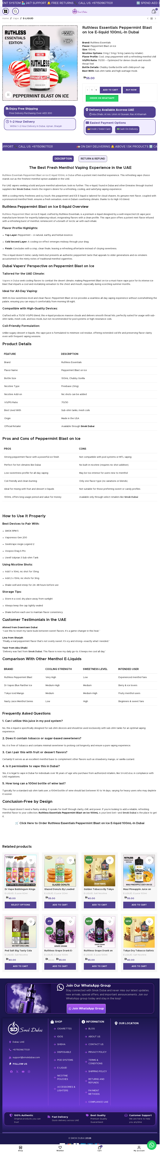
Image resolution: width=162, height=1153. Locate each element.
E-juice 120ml (61, 893)
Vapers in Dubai (10, 281)
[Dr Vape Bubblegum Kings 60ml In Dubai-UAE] (20, 870)
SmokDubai (127, 773)
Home (5, 18)
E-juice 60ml (21, 893)
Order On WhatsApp (102, 98)
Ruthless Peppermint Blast (16, 214)
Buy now (131, 90)
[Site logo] (79, 11)
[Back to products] (151, 19)
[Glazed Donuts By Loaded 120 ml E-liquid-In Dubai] (60, 870)
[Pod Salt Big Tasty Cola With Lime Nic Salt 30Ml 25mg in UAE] (20, 932)
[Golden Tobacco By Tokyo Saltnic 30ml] (99, 870)
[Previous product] (148, 19)
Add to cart (110, 90)
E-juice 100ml (140, 893)
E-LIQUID (28, 18)
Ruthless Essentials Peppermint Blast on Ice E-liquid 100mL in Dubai (38, 175)
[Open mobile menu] (6, 11)
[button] (102, 98)
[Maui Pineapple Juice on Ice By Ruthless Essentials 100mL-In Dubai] (139, 870)
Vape (16, 18)
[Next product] (155, 19)
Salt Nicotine (100, 893)
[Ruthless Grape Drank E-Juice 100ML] (60, 932)
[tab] (63, 158)
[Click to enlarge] (8, 94)
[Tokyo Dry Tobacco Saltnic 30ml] (139, 932)
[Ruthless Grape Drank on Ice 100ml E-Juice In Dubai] (99, 932)
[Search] (15, 11)
